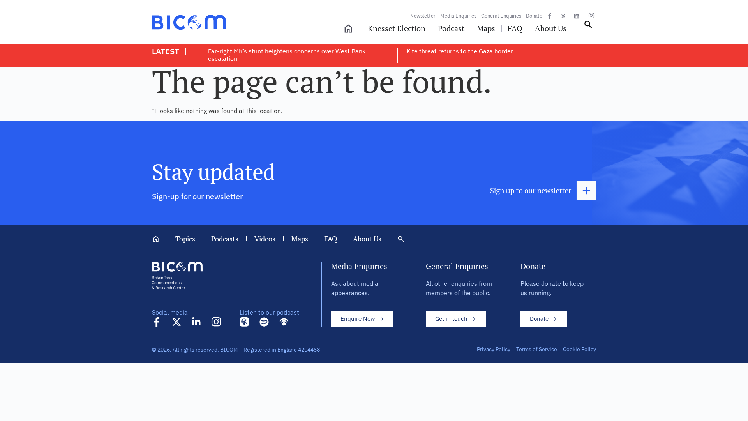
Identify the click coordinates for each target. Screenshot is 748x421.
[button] (588, 27)
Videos (264, 238)
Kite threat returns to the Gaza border (459, 51)
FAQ (330, 238)
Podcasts (224, 238)
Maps (299, 238)
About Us (367, 238)
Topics (185, 238)
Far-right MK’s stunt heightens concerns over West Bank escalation (286, 54)
